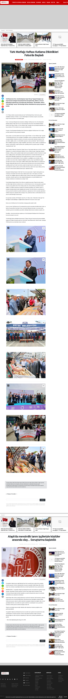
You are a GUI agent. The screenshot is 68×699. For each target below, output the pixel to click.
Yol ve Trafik (49, 677)
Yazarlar (27, 677)
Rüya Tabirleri (61, 680)
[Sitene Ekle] (18, 679)
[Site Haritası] (15, 679)
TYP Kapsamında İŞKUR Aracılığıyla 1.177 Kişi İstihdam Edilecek (60, 115)
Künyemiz (27, 682)
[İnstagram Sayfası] (6, 679)
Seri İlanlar (49, 685)
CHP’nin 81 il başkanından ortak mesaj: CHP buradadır (59, 92)
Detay (61, 696)
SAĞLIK (43, 2)
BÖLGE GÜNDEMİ (31, 2)
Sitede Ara (60, 675)
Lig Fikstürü (49, 681)
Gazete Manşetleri (50, 688)
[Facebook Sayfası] (1, 679)
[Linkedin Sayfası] (10, 679)
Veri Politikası (3, 686)
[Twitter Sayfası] (3, 679)
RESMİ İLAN (37, 687)
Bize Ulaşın (27, 685)
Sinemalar (49, 684)
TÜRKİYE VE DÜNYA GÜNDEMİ (19, 2)
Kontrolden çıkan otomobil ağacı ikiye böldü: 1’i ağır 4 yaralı (59, 162)
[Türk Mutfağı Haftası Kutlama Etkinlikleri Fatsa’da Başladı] (24, 77)
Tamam (60, 697)
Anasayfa (3, 30)
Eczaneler (49, 680)
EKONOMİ (38, 2)
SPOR (36, 685)
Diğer (57, 2)
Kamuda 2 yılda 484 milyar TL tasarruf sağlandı (59, 130)
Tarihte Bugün (50, 683)
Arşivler (27, 680)
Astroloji (60, 681)
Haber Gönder (14, 686)
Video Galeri (28, 675)
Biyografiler (60, 678)
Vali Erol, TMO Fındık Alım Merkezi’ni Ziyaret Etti (60, 109)
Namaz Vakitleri (50, 678)
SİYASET (37, 688)
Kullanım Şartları (15, 683)
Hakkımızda (3, 683)
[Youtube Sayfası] (8, 679)
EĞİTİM (36, 689)
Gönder (42, 499)
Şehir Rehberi (49, 687)
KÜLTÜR (53, 2)
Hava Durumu (49, 675)
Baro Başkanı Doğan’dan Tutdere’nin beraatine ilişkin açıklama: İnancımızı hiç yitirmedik (60, 149)
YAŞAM (48, 2)
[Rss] (13, 679)
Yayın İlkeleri (3, 685)
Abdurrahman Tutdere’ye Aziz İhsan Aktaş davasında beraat (60, 156)
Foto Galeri (27, 673)
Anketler (60, 677)
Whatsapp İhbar (15, 685)
